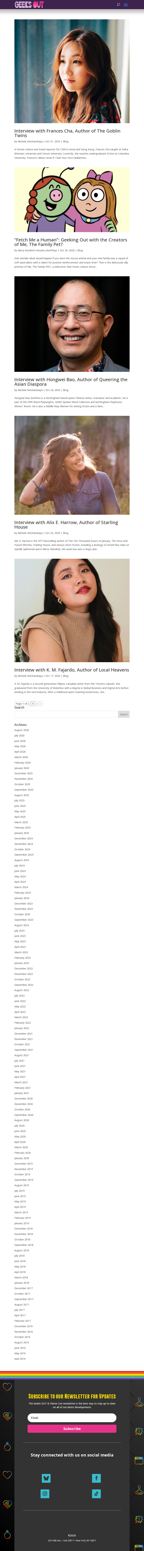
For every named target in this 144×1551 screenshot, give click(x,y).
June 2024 (20, 871)
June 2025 (20, 806)
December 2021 (23, 1033)
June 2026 (20, 741)
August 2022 (21, 990)
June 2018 (20, 1261)
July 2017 (19, 1310)
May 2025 (20, 811)
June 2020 (20, 1131)
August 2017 (21, 1304)
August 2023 (21, 925)
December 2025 (23, 773)
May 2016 (20, 1353)
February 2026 (22, 762)
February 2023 (22, 957)
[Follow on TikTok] (96, 1493)
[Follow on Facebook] (96, 1478)
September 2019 (23, 1179)
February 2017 (22, 1320)
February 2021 (22, 1087)
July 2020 (19, 1125)
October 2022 (22, 979)
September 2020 (23, 1115)
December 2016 (23, 1326)
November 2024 (23, 844)
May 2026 (20, 746)
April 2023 (20, 946)
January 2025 (21, 833)
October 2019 (22, 1174)
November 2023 (23, 908)
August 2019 (21, 1185)
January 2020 (21, 1158)
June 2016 (20, 1348)
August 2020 (21, 1120)
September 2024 (23, 854)
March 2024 (21, 887)
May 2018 (20, 1266)
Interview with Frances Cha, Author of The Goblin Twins (67, 133)
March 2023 (21, 952)
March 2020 (21, 1147)
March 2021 (21, 1082)
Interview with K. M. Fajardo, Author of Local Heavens (71, 670)
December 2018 (23, 1228)
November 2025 (23, 778)
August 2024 (21, 860)
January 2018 (21, 1282)
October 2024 (22, 849)
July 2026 (19, 735)
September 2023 (23, 919)
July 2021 (19, 1060)
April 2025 (20, 816)
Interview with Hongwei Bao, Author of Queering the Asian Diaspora (70, 381)
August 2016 (21, 1342)
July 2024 (19, 865)
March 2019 (21, 1212)
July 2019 (19, 1190)
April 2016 (20, 1358)
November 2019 (23, 1169)
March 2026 (21, 757)
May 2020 (20, 1136)
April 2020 (20, 1142)
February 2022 (22, 1022)
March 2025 (21, 822)
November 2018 (23, 1234)
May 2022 (20, 1006)
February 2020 (22, 1152)
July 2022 (19, 995)
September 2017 (23, 1299)
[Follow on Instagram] (45, 1493)
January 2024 (21, 898)
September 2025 (23, 789)
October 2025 (22, 784)
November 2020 (23, 1104)
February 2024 (22, 892)
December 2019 (23, 1163)
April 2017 (20, 1315)
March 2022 (21, 1017)
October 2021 (22, 1044)
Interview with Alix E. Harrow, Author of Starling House (66, 524)
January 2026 (21, 768)
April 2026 (20, 751)
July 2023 (19, 930)
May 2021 (20, 1071)
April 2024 (20, 881)
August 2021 (21, 1055)
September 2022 (23, 984)
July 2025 (19, 800)
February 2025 (22, 827)
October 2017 (22, 1293)
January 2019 (21, 1223)
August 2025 (21, 795)
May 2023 (20, 941)
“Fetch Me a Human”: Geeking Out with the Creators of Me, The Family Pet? (70, 242)
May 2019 (20, 1201)
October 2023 (22, 914)
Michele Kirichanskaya (30, 141)
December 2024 (23, 838)
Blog (65, 141)
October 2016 (22, 1337)
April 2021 (20, 1077)
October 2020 (22, 1109)
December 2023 (23, 903)
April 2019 (20, 1207)
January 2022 (21, 1028)
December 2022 (23, 968)
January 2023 (21, 963)
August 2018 (21, 1250)
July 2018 (19, 1255)
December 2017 (23, 1288)
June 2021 (20, 1066)
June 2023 (20, 936)
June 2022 (20, 1001)
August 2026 (21, 730)
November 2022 (23, 974)
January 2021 (21, 1093)
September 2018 (23, 1245)
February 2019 (22, 1217)
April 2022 (20, 1012)
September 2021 (23, 1049)
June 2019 (20, 1196)
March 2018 (21, 1277)
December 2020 (23, 1098)
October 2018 (22, 1239)
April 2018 (20, 1272)
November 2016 (23, 1331)
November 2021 (23, 1039)
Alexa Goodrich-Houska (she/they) (37, 250)
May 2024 (20, 876)
